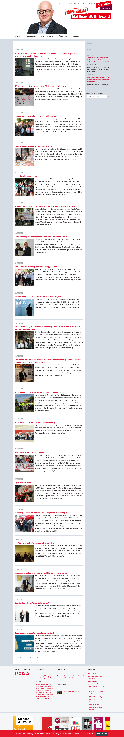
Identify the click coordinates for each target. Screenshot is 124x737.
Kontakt (90, 3)
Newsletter (77, 3)
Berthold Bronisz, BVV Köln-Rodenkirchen (97, 693)
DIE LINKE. (92, 673)
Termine (84, 3)
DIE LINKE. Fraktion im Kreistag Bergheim (98, 701)
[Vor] (15, 657)
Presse (70, 3)
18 (27, 658)
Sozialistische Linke (94, 705)
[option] (49, 724)
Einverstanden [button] (102, 733)
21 (37, 658)
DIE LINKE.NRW (94, 681)
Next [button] (112, 724)
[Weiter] (39, 657)
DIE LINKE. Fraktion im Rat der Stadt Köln (98, 688)
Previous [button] (39, 724)
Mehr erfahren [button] (73, 733)
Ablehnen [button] (90, 733)
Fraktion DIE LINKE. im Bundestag (96, 677)
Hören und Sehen (62, 3)
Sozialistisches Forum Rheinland (95, 709)
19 (31, 658)
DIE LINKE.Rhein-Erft (95, 697)
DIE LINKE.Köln (93, 684)
